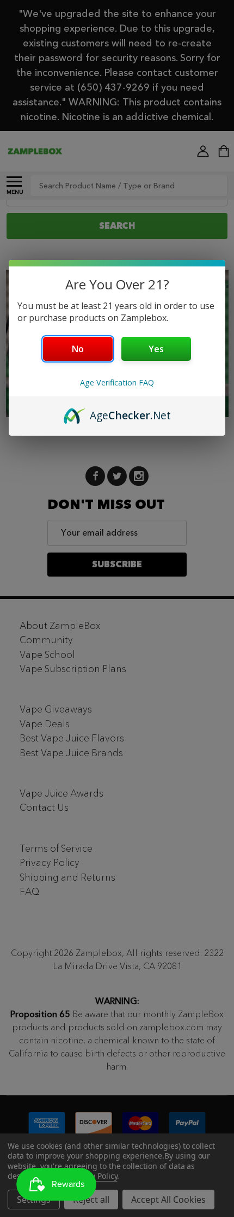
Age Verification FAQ (117, 382)
